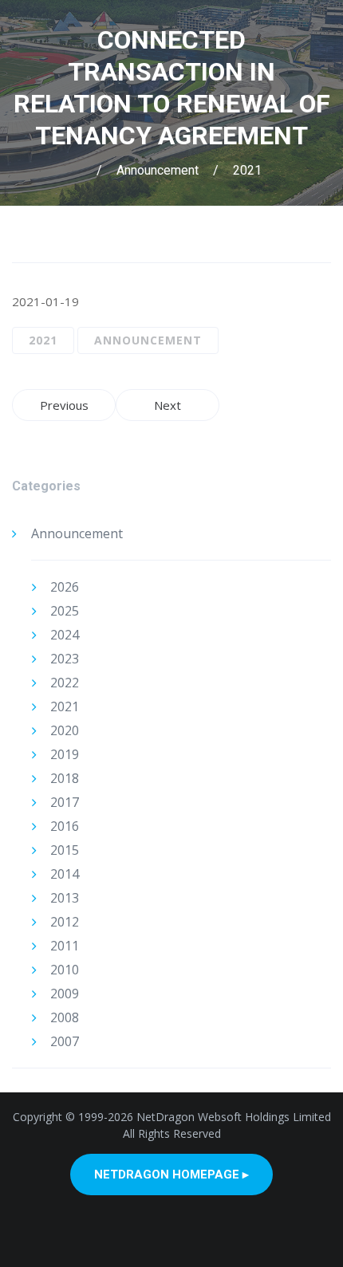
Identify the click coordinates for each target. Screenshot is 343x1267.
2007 (64, 1041)
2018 (64, 778)
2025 (64, 611)
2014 (64, 874)
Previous (64, 405)
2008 (64, 1017)
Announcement (157, 170)
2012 (64, 922)
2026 (64, 587)
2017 (64, 802)
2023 (64, 658)
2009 (64, 993)
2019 (64, 754)
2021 (247, 170)
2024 (64, 634)
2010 (64, 969)
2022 (64, 682)
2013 (64, 898)
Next (167, 405)
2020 (64, 730)
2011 (64, 945)
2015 (64, 850)
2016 (64, 826)
